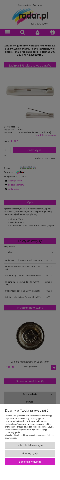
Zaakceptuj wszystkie (30, 461)
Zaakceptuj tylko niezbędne (30, 445)
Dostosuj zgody (30, 453)
